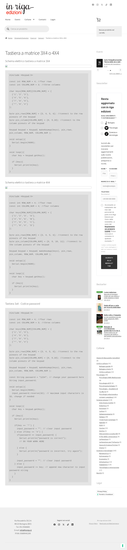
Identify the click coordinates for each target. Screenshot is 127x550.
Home (7, 19)
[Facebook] (93, 4)
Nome (104, 169)
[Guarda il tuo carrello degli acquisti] (98, 20)
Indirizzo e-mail (108, 181)
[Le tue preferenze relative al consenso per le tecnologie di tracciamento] (122, 545)
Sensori (41, 38)
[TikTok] (106, 4)
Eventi (17, 19)
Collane (28, 19)
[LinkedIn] (110, 4)
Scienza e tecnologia (112, 133)
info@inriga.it (26, 530)
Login (52, 19)
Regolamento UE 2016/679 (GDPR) (110, 229)
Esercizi (33, 38)
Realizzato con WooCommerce (109, 523)
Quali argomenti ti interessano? (108, 117)
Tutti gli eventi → (115, 73)
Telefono (105, 193)
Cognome (113, 170)
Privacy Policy (102, 491)
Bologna (111, 123)
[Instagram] (97, 4)
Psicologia (111, 127)
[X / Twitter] (102, 4)
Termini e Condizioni (106, 494)
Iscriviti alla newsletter (109, 262)
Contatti (42, 19)
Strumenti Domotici (21, 38)
